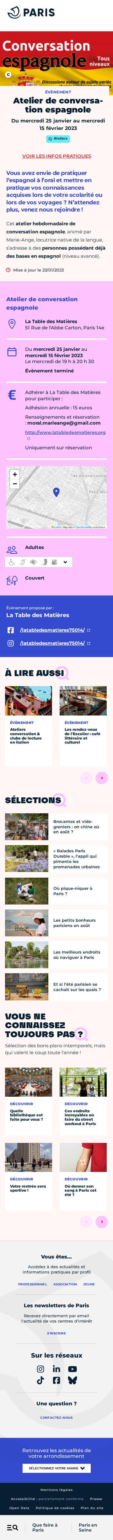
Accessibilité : (47, 1499)
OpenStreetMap (84, 527)
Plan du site (92, 1508)
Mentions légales (56, 1490)
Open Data (19, 1508)
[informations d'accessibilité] (39, 562)
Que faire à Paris (45, 1528)
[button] (56, 492)
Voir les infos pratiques (56, 156)
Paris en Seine (88, 1528)
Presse (96, 1499)
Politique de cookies (55, 1508)
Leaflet (57, 527)
